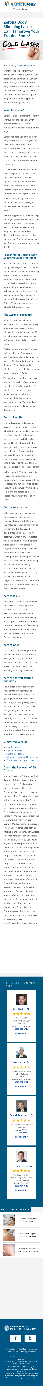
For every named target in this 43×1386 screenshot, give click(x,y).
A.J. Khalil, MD (21, 1008)
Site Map (22, 1349)
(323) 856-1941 (21, 1029)
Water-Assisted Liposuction (20, 760)
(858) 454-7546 (21, 1186)
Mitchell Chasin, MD (26, 65)
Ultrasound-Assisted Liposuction (22, 757)
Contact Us (10, 1349)
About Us (33, 1349)
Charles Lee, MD (21, 1062)
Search (27, 9)
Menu (18, 9)
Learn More (21, 1033)
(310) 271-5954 (21, 1082)
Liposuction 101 (14, 750)
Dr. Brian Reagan (21, 1165)
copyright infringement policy (26, 1378)
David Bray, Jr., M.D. (21, 1115)
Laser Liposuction (15, 753)
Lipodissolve (12, 747)
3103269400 (21, 1132)
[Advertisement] (21, 951)
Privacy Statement (28, 1351)
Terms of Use (12, 1351)
